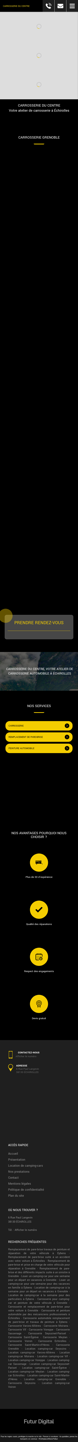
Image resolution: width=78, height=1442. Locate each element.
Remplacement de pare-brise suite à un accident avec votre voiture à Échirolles (39, 1259)
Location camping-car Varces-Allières (31, 1353)
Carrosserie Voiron (20, 1341)
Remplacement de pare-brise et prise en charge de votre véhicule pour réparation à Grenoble (39, 1265)
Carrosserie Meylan (55, 1337)
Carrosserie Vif (17, 1330)
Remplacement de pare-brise (26, 737)
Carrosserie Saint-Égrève (23, 1337)
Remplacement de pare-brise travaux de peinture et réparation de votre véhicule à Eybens (39, 1251)
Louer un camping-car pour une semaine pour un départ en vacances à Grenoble (39, 1278)
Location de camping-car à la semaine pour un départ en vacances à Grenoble (39, 1289)
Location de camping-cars (25, 1166)
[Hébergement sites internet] (39, 1428)
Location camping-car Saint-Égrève (44, 1368)
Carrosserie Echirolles (52, 1341)
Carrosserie (16, 725)
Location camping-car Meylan (26, 1372)
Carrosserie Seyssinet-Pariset (47, 1333)
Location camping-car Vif (52, 1356)
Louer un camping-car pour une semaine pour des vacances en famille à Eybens (39, 1284)
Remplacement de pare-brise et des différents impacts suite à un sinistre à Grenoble (39, 1272)
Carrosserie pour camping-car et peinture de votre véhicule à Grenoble (39, 1301)
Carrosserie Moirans (56, 1326)
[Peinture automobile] (39, 788)
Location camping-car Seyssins (46, 1349)
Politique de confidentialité (26, 1190)
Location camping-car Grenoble (45, 1379)
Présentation (16, 1160)
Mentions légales (19, 1184)
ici (38, 552)
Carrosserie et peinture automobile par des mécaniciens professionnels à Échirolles (39, 1314)
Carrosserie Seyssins (22, 1383)
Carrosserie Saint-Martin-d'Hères (29, 1345)
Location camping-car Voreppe (26, 1360)
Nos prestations (18, 1172)
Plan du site (16, 1196)
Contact (13, 1178)
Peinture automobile (21, 748)
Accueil (13, 1154)
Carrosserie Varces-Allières (24, 1326)
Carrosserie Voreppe (41, 1330)
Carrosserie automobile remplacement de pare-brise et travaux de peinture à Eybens (39, 1320)
